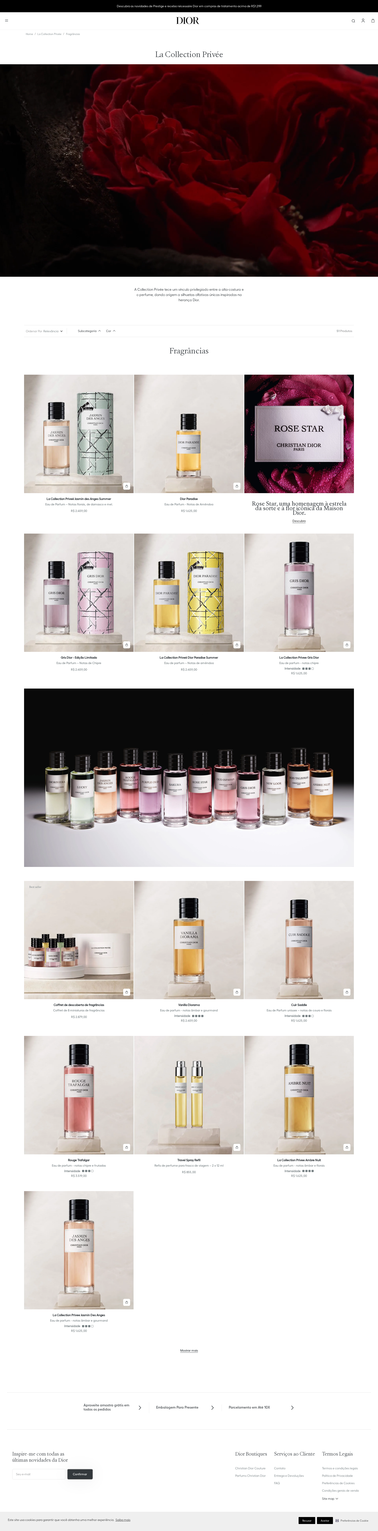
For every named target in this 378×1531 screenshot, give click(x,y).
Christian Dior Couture (250, 1468)
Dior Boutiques (251, 1454)
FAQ (277, 1483)
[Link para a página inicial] (29, 34)
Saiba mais (123, 1520)
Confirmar (80, 1474)
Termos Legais (337, 1454)
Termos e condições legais (340, 1468)
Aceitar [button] (325, 1520)
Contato (279, 1468)
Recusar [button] (307, 1520)
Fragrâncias (73, 34)
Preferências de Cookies (338, 1483)
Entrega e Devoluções (289, 1475)
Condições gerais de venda (340, 1490)
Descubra (299, 521)
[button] (352, 1520)
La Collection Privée (49, 34)
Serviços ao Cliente (294, 1454)
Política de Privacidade (337, 1475)
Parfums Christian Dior (250, 1475)
